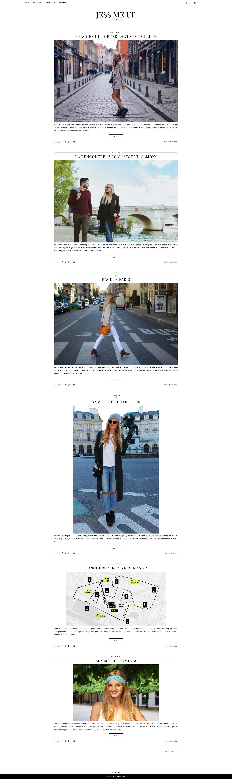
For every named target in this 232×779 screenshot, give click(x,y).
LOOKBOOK (37, 3)
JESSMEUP (122, 776)
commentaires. (171, 142)
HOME (27, 3)
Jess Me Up (116, 14)
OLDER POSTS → (171, 751)
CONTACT (62, 3)
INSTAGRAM (50, 3)
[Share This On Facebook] (62, 141)
